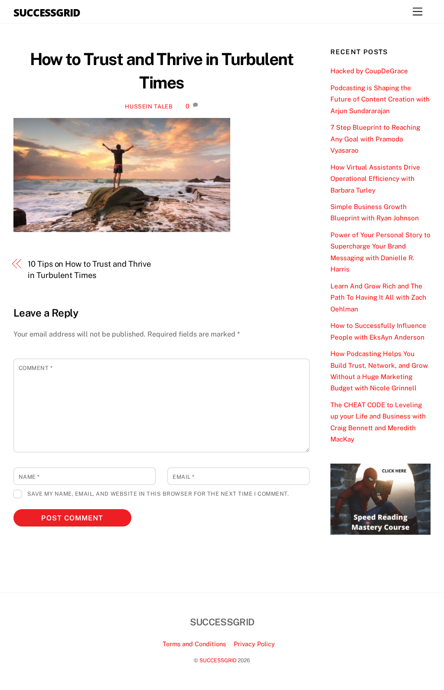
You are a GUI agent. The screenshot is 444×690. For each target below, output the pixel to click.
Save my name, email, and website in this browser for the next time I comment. (158, 494)
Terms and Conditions (194, 643)
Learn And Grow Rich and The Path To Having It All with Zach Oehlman (378, 297)
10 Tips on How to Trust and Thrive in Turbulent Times (89, 269)
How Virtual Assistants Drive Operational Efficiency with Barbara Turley (375, 179)
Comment (36, 368)
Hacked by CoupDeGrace (369, 71)
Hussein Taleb (149, 106)
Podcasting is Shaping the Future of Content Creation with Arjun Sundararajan (380, 99)
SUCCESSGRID (217, 660)
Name (29, 477)
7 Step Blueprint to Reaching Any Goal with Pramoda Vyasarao (375, 139)
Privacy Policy (254, 643)
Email (184, 477)
